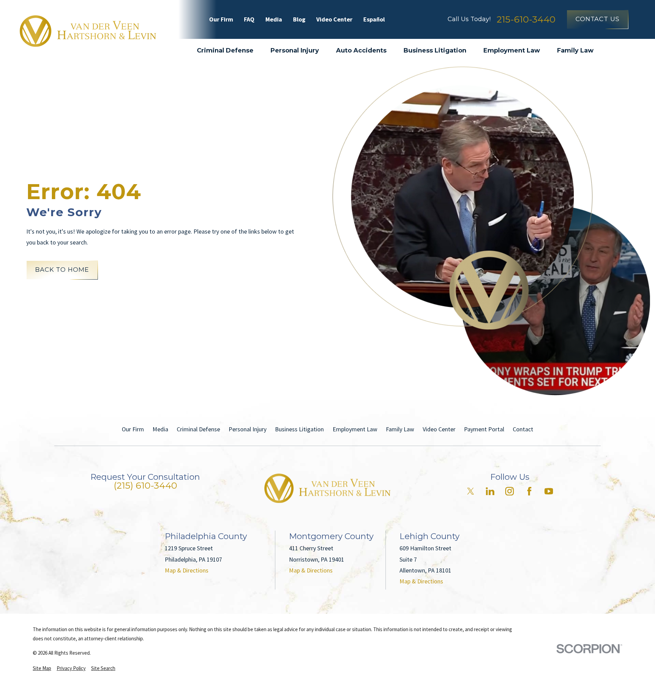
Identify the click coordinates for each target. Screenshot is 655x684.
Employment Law (355, 429)
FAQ (249, 19)
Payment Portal (484, 429)
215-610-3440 (526, 19)
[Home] (88, 31)
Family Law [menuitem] (575, 50)
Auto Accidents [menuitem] (361, 50)
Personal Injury (247, 429)
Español (374, 19)
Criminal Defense (198, 429)
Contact (523, 429)
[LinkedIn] (490, 491)
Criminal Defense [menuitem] (225, 50)
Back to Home (62, 269)
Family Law (400, 429)
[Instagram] (509, 491)
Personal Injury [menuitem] (295, 50)
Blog (299, 19)
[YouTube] (548, 491)
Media (273, 19)
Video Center (334, 19)
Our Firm (221, 19)
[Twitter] (470, 491)
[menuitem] (42, 668)
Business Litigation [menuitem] (435, 50)
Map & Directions (186, 570)
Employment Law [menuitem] (511, 50)
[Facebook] (529, 491)
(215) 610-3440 (145, 485)
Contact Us (598, 19)
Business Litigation (299, 429)
